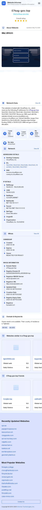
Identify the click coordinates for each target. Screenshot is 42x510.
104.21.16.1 (9, 165)
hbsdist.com (6, 487)
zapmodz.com (7, 480)
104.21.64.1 (32, 165)
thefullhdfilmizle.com (10, 483)
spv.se (4, 426)
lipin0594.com (9, 359)
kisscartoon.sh (7, 432)
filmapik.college (7, 467)
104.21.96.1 (16, 167)
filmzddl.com (6, 493)
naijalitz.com (6, 442)
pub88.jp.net (6, 490)
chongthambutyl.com (10, 470)
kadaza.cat (6, 448)
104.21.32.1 (16, 165)
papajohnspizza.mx (9, 429)
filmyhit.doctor (7, 474)
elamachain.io (7, 445)
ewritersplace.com (9, 452)
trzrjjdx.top (7, 399)
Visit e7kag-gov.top (21, 14)
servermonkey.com (9, 439)
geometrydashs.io (8, 455)
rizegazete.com (7, 435)
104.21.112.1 (23, 167)
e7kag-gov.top (34, 110)
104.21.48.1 (24, 165)
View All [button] (37, 103)
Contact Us (21, 501)
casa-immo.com (8, 496)
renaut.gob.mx (7, 477)
